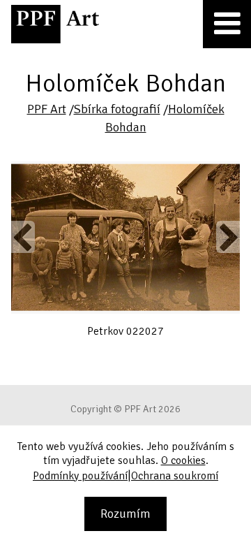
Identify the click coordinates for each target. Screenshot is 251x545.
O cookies (183, 460)
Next (228, 236)
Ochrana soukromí (174, 476)
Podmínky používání (80, 476)
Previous (23, 236)
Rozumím (125, 513)
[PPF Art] (55, 24)
